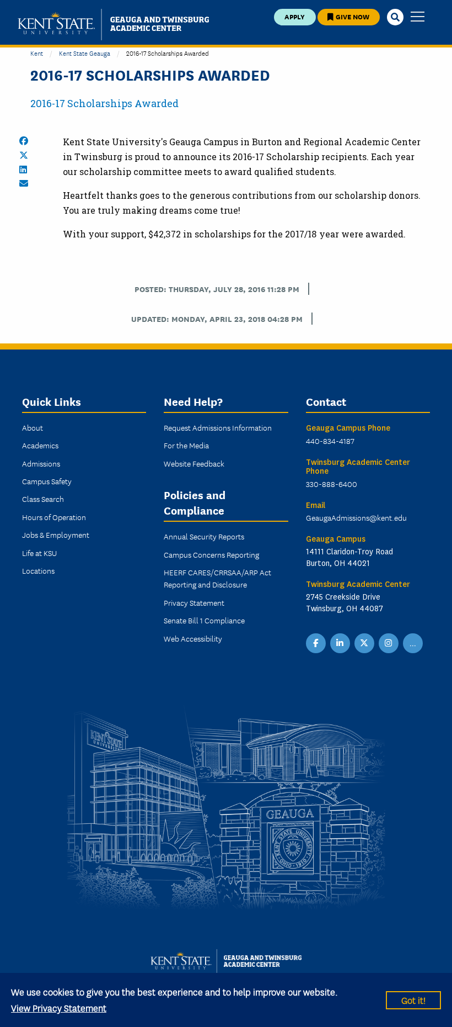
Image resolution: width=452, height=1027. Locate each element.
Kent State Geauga (84, 52)
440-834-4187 (330, 441)
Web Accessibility (193, 638)
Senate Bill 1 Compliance (204, 620)
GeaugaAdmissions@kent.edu (356, 517)
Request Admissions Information (218, 427)
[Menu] (417, 17)
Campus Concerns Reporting (211, 554)
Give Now (351, 16)
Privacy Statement (194, 602)
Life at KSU (39, 553)
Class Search (43, 499)
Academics (40, 445)
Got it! (413, 1000)
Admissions (41, 463)
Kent (36, 52)
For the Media (186, 445)
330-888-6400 (331, 484)
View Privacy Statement (58, 1007)
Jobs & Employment (55, 534)
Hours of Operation (54, 517)
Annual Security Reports (204, 536)
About (32, 427)
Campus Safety (47, 481)
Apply (294, 16)
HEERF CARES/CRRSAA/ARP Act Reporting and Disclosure (217, 578)
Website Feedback (194, 463)
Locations (38, 570)
